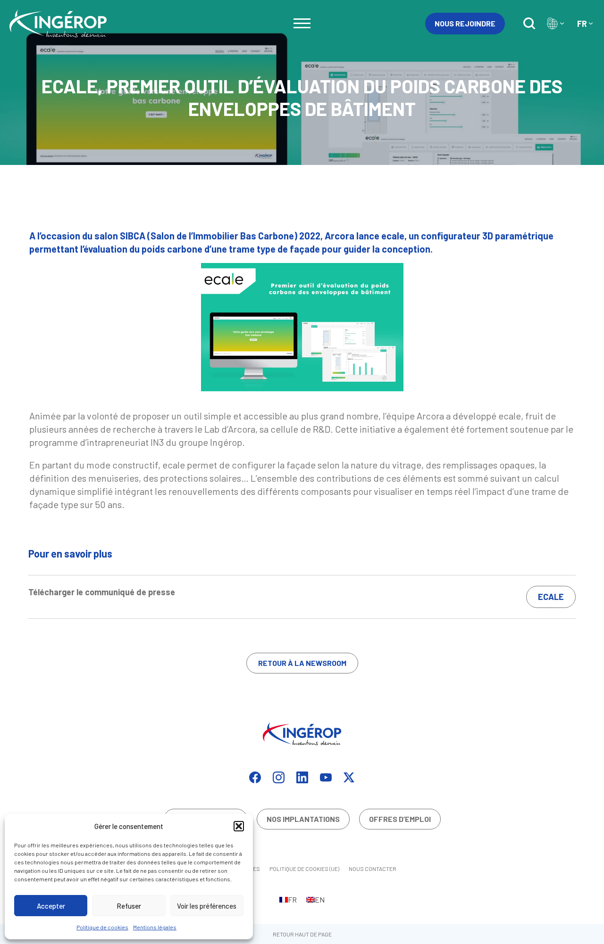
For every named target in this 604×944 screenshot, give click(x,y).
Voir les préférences (206, 906)
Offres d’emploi (400, 818)
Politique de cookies (102, 927)
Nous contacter (372, 868)
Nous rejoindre (465, 23)
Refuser (129, 906)
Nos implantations (303, 818)
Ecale (551, 596)
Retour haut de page (302, 934)
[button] (238, 826)
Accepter (51, 906)
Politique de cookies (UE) (304, 868)
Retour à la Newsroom (302, 662)
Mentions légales (154, 927)
